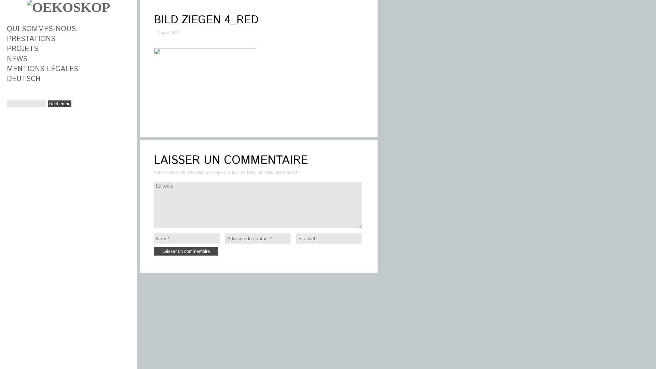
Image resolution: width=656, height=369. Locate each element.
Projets (22, 49)
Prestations (31, 39)
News (17, 59)
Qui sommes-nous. (42, 29)
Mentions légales (42, 69)
